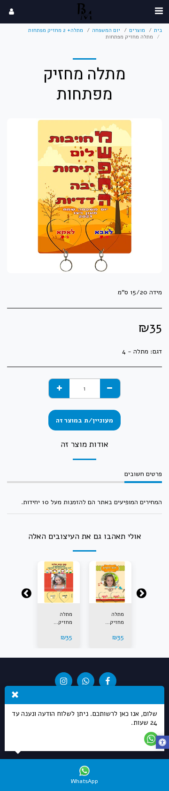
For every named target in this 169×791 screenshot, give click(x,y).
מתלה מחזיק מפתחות (115, 619)
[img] (110, 582)
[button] (159, 11)
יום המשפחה (106, 30)
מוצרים (137, 30)
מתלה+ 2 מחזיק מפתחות (55, 30)
